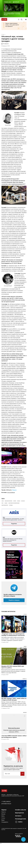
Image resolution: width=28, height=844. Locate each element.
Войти (20, 822)
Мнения (3, 814)
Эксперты (18, 816)
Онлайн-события (20, 810)
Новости (3, 812)
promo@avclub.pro (6, 803)
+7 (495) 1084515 (5, 801)
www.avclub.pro (11, 492)
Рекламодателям (20, 819)
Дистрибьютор (5, 505)
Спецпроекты (4, 822)
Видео (3, 820)
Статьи (3, 818)
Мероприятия (19, 813)
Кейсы (3, 816)
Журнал (3, 810)
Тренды (10, 505)
